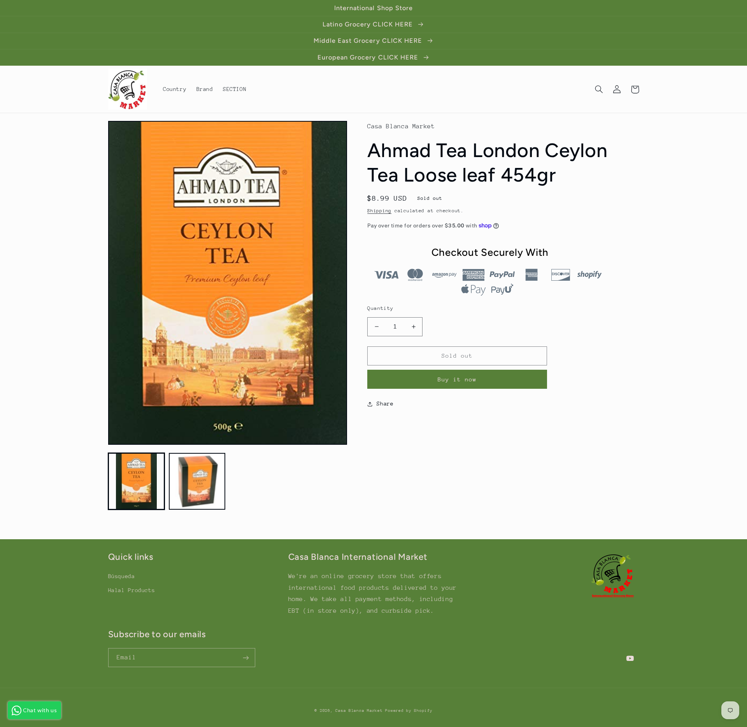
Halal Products (131, 590)
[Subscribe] (245, 657)
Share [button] (385, 403)
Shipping (379, 210)
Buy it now (457, 379)
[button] (599, 89)
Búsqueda (121, 576)
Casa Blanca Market (360, 710)
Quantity (380, 308)
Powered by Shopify (408, 710)
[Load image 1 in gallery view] (136, 481)
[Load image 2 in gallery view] (197, 481)
